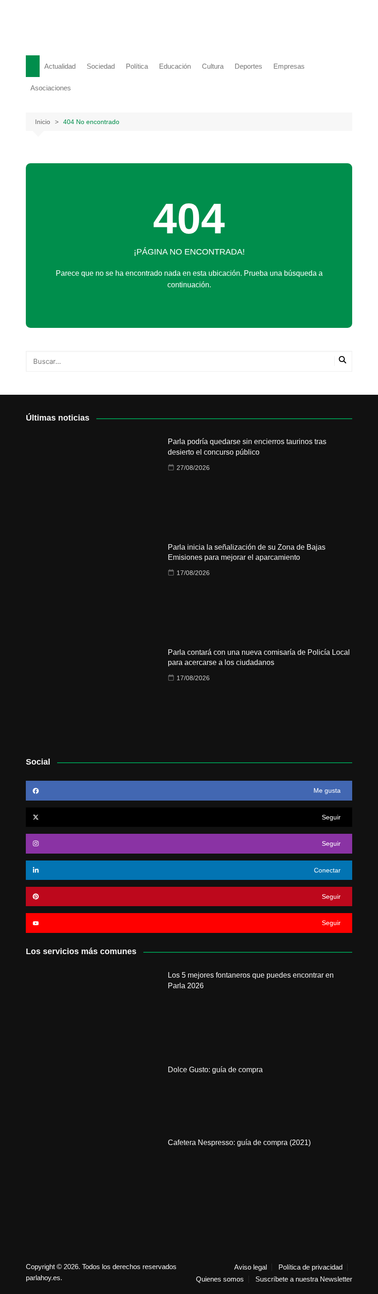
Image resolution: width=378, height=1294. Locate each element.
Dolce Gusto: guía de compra (215, 1070)
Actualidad (60, 66)
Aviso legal (250, 1267)
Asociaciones (50, 88)
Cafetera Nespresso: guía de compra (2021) (239, 1142)
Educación (175, 66)
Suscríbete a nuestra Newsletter (303, 1279)
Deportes (248, 66)
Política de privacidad (310, 1267)
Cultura (213, 66)
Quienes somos (220, 1279)
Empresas (289, 66)
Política (137, 66)
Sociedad (101, 66)
